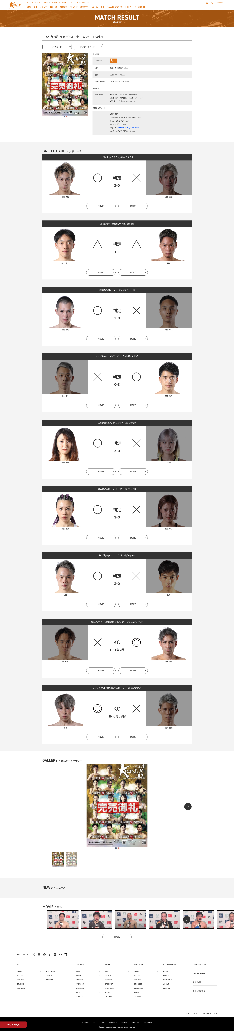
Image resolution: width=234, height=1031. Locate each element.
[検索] (208, 3)
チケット (13, 1024)
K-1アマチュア (64, 2)
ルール (95, 7)
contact (113, 1022)
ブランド (74, 7)
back (117, 937)
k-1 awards (199, 973)
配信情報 (64, 7)
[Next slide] (188, 806)
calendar (50, 971)
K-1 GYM (128, 7)
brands (20, 984)
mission (148, 1022)
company (136, 1022)
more (133, 206)
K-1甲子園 (74, 2)
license (49, 980)
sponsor (21, 988)
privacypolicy (89, 1022)
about (49, 975)
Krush (46, 2)
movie (101, 206)
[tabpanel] (62, 919)
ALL (28, 2)
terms (102, 1022)
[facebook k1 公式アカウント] (44, 954)
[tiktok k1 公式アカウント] (50, 954)
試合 (29, 7)
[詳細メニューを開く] (229, 5)
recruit (124, 1022)
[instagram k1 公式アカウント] (39, 954)
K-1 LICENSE (140, 7)
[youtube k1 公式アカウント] (60, 954)
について (114, 7)
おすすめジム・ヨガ (192, 1013)
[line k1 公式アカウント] (55, 954)
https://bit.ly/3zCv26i (128, 128)
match (20, 975)
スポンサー (85, 7)
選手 (35, 7)
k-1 (200, 965)
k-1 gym (197, 982)
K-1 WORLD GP (37, 2)
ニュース (53, 7)
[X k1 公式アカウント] (33, 954)
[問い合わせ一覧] (213, 3)
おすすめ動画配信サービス (208, 1013)
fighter (20, 980)
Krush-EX (54, 2)
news (19, 971)
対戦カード (57, 47)
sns (102, 7)
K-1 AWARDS (85, 2)
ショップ (43, 7)
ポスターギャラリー (88, 47)
